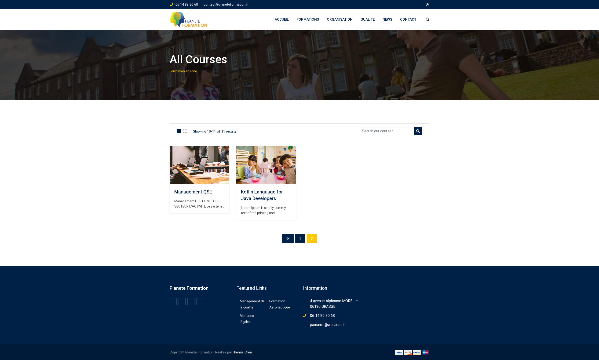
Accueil (282, 19)
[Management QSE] (199, 165)
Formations (308, 19)
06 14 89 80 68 (186, 4)
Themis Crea (242, 352)
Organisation (340, 19)
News (387, 19)
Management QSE (193, 192)
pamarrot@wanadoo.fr (328, 325)
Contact (408, 19)
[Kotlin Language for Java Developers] (266, 165)
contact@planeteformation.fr (226, 4)
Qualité (368, 19)
